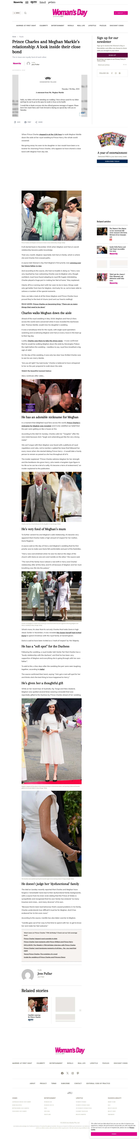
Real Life (81, 25)
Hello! (42, 669)
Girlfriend (111, 1114)
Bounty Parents (81, 1114)
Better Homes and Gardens (20, 1108)
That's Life (47, 1114)
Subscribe (65, 1083)
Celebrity (44, 25)
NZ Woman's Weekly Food (84, 1108)
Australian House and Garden (21, 1102)
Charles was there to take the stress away (45, 341)
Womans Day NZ (49, 1105)
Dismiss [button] (114, 1134)
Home (14, 37)
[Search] (25, 13)
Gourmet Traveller (82, 1111)
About (32, 1083)
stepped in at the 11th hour (50, 134)
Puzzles (103, 25)
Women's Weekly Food (83, 1105)
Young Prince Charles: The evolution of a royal (40, 954)
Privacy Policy (119, 59)
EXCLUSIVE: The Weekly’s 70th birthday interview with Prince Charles (50, 945)
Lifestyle (92, 25)
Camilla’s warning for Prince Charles (34, 1016)
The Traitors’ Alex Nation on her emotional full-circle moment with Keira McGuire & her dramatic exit (118, 233)
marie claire (112, 1102)
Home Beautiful (17, 1105)
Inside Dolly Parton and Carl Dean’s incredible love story (118, 249)
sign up (112, 55)
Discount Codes (117, 25)
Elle (109, 1105)
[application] (49, 96)
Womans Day (48, 1102)
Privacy (43, 1083)
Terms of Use (101, 61)
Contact (78, 1083)
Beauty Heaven (112, 1108)
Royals (71, 25)
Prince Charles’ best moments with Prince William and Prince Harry (48, 942)
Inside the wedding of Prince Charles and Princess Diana (44, 957)
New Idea (47, 1111)
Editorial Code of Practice (98, 1083)
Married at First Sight (26, 25)
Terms (53, 1083)
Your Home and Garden (19, 1111)
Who (45, 1108)
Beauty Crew (112, 1111)
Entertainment (57, 25)
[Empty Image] (102, 264)
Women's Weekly (81, 1102)
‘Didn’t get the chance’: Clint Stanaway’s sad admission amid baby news (117, 277)
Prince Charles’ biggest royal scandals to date (40, 939)
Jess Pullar (35, 64)
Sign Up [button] (120, 13)
